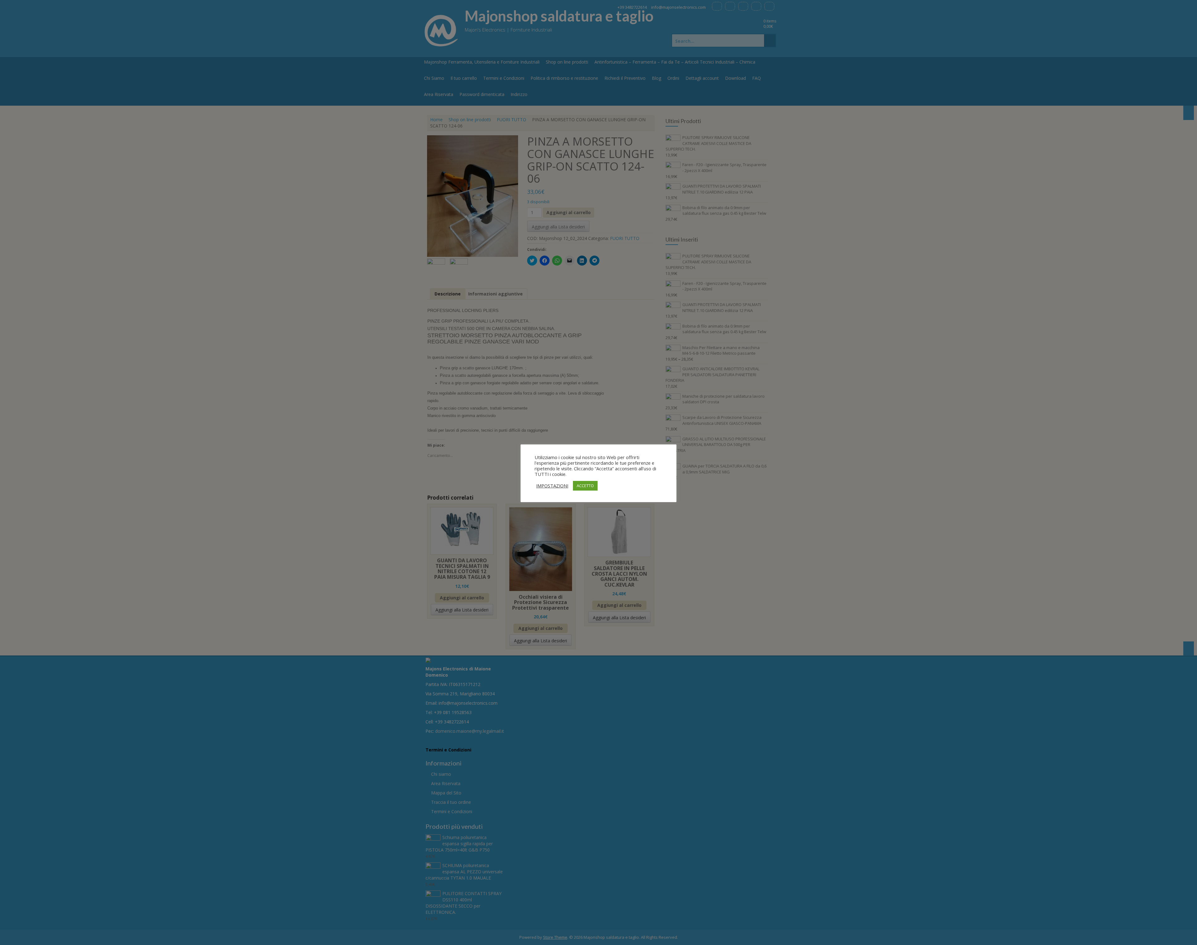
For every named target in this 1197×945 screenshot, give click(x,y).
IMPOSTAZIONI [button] (552, 485)
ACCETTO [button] (585, 485)
